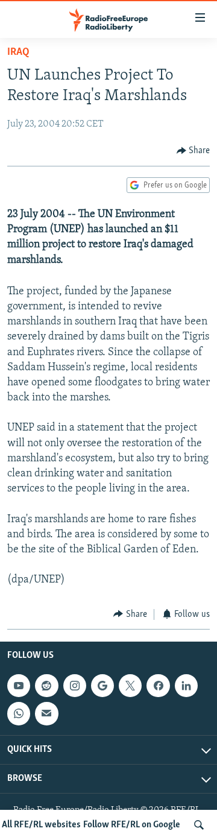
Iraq (18, 52)
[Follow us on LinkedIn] (186, 685)
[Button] (193, 151)
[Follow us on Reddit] (46, 685)
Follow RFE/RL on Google (131, 825)
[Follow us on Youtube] (18, 685)
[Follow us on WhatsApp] (18, 713)
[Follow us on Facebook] (157, 685)
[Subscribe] (46, 713)
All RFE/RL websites (41, 825)
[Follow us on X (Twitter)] (130, 685)
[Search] (199, 825)
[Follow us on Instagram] (74, 685)
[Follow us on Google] (102, 685)
